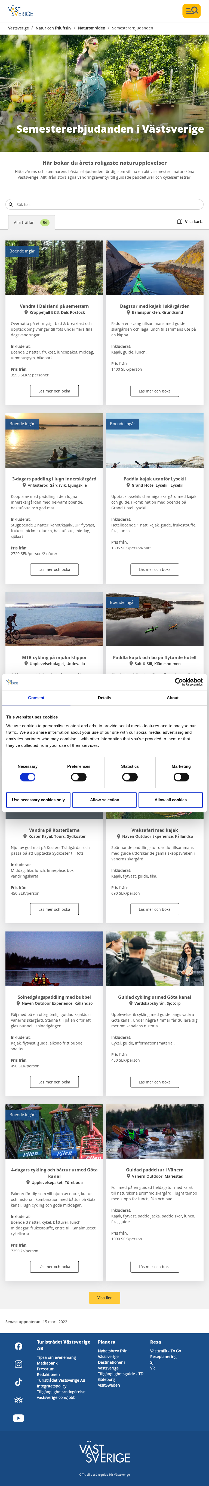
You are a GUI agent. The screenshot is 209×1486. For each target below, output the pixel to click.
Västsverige (18, 28)
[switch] (79, 777)
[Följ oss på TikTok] (18, 1382)
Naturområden (91, 28)
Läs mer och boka (54, 391)
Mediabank (47, 1363)
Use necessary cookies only (38, 799)
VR (152, 1368)
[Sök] (10, 204)
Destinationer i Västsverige (111, 1365)
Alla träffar (30, 222)
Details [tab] (104, 697)
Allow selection (104, 799)
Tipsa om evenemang (56, 1357)
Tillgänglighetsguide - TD (120, 1373)
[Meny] (191, 11)
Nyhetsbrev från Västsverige (113, 1353)
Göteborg (106, 1379)
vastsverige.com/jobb (56, 1397)
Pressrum (45, 1368)
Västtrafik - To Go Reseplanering (165, 1353)
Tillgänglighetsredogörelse (61, 1391)
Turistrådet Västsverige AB (61, 1380)
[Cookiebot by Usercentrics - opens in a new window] (179, 682)
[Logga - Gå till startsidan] (27, 10)
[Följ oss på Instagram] (18, 1364)
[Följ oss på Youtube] (18, 1418)
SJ (151, 1362)
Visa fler (104, 1297)
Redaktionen (48, 1374)
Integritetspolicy (51, 1385)
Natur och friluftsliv (53, 28)
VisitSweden (109, 1385)
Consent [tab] (36, 697)
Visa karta (194, 221)
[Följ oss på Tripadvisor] (18, 1400)
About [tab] (173, 697)
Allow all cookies (171, 799)
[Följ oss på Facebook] (18, 1346)
